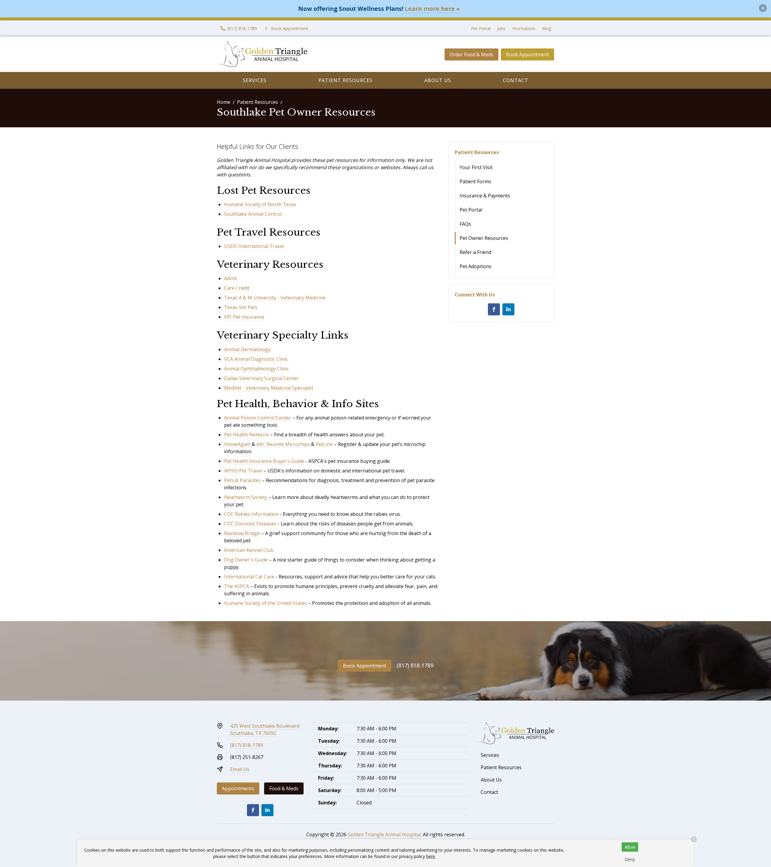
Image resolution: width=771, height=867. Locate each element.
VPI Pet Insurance (244, 317)
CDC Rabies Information (251, 514)
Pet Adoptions (476, 266)
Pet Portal (481, 28)
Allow (630, 847)
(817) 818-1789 (415, 665)
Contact (515, 80)
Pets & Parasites (242, 480)
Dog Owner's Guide (246, 559)
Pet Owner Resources (484, 238)
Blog (546, 28)
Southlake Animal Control (253, 214)
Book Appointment (527, 54)
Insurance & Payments (485, 195)
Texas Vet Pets (241, 307)
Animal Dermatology (247, 349)
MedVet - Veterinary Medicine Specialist (268, 388)
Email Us (239, 769)
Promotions (523, 28)
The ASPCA (236, 586)
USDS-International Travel (254, 246)
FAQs (465, 224)
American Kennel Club (248, 550)
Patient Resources (345, 80)
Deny (630, 859)
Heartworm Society (245, 497)
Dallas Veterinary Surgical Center (261, 378)
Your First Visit (476, 167)
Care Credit (236, 288)
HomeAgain (237, 444)
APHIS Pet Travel (243, 470)
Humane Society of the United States (265, 603)
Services (255, 80)
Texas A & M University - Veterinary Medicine (275, 297)
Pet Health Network (246, 434)
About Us (437, 80)
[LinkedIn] (508, 309)
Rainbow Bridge (242, 533)
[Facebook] (494, 309)
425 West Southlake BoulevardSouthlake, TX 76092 (264, 729)
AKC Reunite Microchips (283, 444)
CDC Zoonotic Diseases (250, 523)
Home (223, 102)
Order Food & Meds (471, 54)
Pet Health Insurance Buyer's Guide (264, 461)
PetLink (324, 444)
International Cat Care (249, 576)
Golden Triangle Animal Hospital (384, 834)
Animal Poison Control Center (257, 417)
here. (431, 856)
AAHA (230, 278)
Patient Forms (475, 181)
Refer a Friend (475, 252)
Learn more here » (432, 9)
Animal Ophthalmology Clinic (256, 368)
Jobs (501, 28)
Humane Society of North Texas (260, 204)
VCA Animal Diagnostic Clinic (256, 359)
